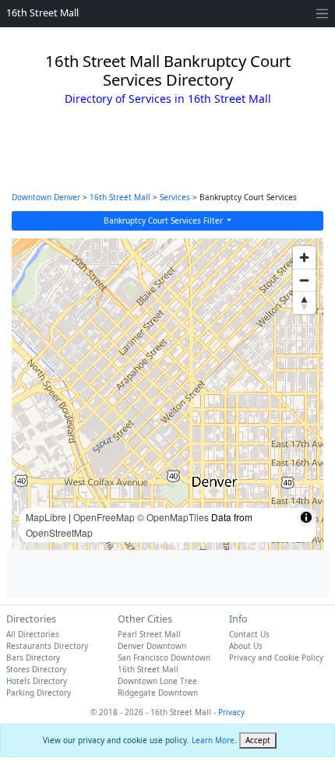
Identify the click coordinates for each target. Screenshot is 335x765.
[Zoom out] (304, 280)
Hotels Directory (36, 680)
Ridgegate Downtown (158, 692)
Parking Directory (38, 692)
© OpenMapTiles (173, 517)
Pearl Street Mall (149, 634)
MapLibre (46, 517)
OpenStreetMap (59, 532)
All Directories (32, 634)
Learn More (213, 740)
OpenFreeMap (104, 517)
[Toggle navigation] (322, 13)
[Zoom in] (304, 257)
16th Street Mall (42, 12)
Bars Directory (33, 657)
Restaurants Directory (47, 645)
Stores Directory (36, 669)
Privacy (231, 712)
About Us (246, 645)
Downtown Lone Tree (157, 680)
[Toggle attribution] (306, 517)
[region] (167, 394)
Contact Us (249, 634)
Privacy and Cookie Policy (276, 657)
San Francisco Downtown (164, 657)
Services (175, 197)
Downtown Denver (46, 197)
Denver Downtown (152, 645)
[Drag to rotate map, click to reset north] (304, 302)
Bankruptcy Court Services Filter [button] (164, 220)
